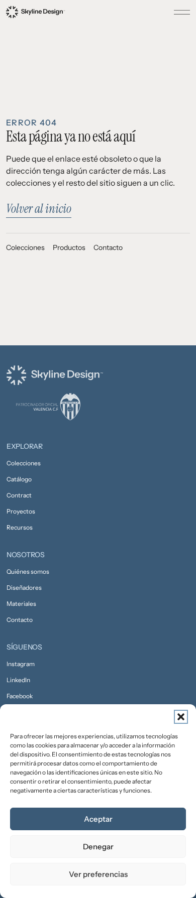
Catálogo (19, 479)
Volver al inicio (38, 208)
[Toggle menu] (182, 12)
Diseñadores (24, 587)
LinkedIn (18, 680)
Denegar (98, 846)
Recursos (20, 527)
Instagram (21, 664)
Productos (69, 247)
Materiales (21, 603)
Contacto (108, 247)
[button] (181, 717)
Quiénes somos (28, 571)
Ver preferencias (98, 874)
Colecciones (25, 247)
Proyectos (21, 511)
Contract (19, 495)
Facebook (20, 696)
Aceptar (98, 819)
